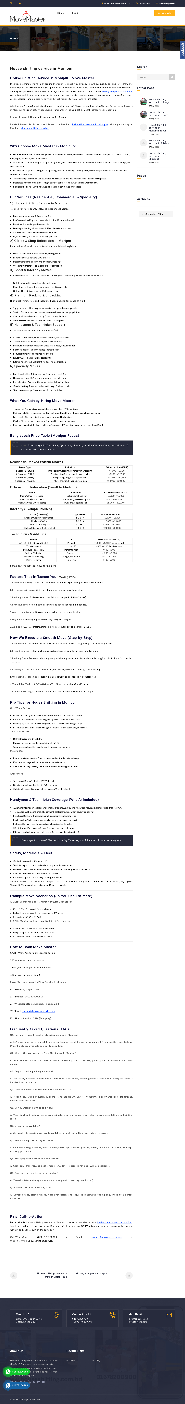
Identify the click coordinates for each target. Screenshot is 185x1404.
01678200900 (20, 1371)
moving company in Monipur (117, 91)
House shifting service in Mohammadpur (157, 128)
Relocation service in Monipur (90, 124)
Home (60, 13)
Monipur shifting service (35, 128)
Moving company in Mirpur (91, 1273)
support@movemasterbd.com (38, 1011)
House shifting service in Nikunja (159, 101)
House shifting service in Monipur (41, 68)
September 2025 (154, 214)
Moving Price (67, 576)
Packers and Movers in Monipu (114, 1222)
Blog (75, 13)
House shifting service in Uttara (158, 113)
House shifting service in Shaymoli (157, 156)
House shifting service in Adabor (159, 142)
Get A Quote (165, 13)
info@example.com (167, 3)
